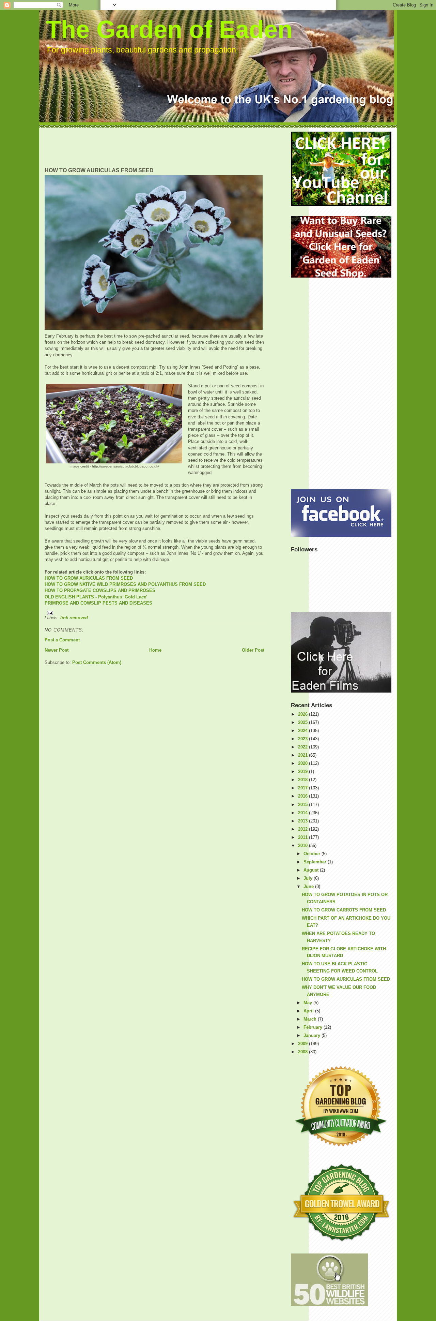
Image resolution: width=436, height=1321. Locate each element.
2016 (303, 796)
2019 (303, 771)
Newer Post (56, 650)
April (309, 1010)
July (308, 878)
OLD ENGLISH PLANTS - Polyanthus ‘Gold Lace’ (96, 596)
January (312, 1035)
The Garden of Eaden (169, 29)
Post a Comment (62, 639)
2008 (303, 1051)
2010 (303, 845)
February (313, 1027)
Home (155, 650)
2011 (303, 837)
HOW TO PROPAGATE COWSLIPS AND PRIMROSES (100, 590)
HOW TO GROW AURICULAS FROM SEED (89, 578)
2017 (303, 787)
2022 (303, 746)
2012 (303, 829)
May (308, 1002)
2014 (303, 812)
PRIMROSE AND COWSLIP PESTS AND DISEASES (98, 603)
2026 (303, 714)
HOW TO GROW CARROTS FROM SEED (344, 909)
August (311, 870)
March (310, 1019)
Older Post (253, 650)
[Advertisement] (169, 147)
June (309, 886)
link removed (74, 617)
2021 (303, 755)
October (312, 853)
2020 (303, 763)
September (315, 861)
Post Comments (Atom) (96, 662)
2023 (303, 738)
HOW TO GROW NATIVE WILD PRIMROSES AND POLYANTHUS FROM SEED (125, 584)
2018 (303, 779)
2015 (303, 804)
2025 (303, 722)
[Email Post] (154, 613)
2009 (303, 1043)
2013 (303, 820)
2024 (303, 730)
